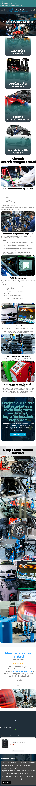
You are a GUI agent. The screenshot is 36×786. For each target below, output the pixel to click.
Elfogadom (6, 782)
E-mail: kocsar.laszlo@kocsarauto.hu (11, 5)
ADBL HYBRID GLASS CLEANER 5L (18, 742)
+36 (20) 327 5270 (6, 728)
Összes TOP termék (18, 751)
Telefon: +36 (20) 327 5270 (8, 3)
